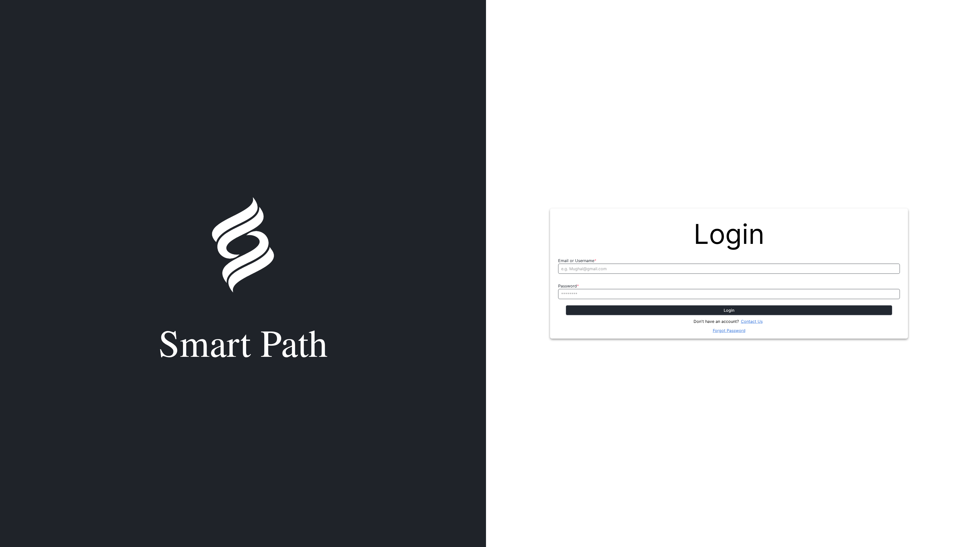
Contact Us (752, 321)
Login (729, 310)
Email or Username (577, 260)
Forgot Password (729, 330)
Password (568, 285)
